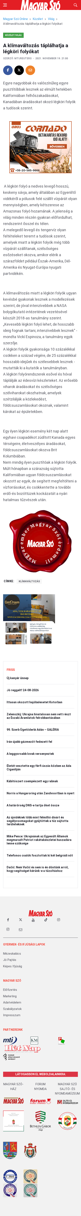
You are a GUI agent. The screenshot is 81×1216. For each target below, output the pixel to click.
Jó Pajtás (9, 960)
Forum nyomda (40, 1086)
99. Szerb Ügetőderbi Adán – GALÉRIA (33, 729)
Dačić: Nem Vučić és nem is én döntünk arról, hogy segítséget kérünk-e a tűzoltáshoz (38, 869)
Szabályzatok (12, 1009)
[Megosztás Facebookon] (8, 70)
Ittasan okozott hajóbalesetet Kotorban (34, 702)
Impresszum (11, 1015)
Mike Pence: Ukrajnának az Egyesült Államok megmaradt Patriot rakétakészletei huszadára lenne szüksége (39, 840)
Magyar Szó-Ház (13, 1086)
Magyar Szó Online (15, 19)
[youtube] (33, 920)
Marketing (10, 996)
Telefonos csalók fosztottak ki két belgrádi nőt (40, 855)
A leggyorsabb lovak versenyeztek (30, 753)
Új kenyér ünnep (17, 678)
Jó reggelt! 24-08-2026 (23, 690)
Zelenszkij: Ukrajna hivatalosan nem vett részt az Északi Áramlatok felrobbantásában (39, 716)
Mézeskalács (12, 953)
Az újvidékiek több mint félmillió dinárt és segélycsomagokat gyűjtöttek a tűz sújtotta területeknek (37, 821)
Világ (51, 19)
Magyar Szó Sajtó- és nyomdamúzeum (67, 1088)
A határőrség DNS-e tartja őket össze (33, 805)
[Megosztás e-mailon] (30, 70)
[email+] (20, 929)
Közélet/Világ (13, 35)
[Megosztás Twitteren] (19, 70)
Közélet (38, 19)
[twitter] (20, 920)
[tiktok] (46, 920)
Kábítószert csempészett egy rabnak (32, 781)
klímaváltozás (29, 581)
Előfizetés (10, 990)
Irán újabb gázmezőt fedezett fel (29, 741)
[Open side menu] (5, 5)
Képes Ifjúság (12, 966)
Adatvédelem (12, 1002)
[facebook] (8, 920)
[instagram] (58, 920)
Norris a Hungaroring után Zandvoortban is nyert (40, 793)
